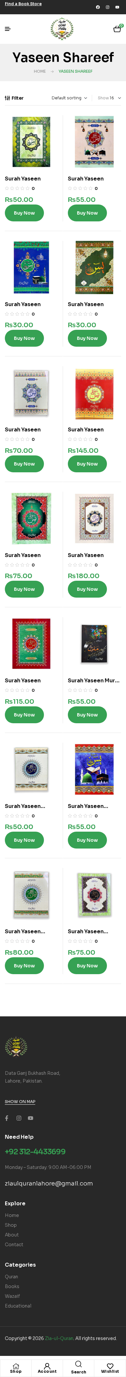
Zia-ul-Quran (59, 1338)
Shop (16, 1371)
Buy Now (24, 213)
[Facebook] (98, 7)
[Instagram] (107, 7)
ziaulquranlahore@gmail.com (49, 1183)
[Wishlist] (110, 1366)
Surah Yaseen (23, 178)
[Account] (47, 1366)
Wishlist (110, 1371)
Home (40, 71)
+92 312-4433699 (35, 1152)
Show (103, 97)
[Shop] (16, 1366)
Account (47, 1371)
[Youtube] (117, 7)
